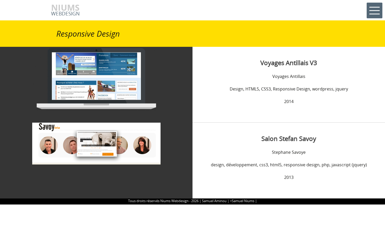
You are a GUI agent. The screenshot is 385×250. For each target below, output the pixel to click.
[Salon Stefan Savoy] (96, 143)
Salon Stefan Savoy (288, 138)
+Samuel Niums (242, 200)
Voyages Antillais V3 (288, 62)
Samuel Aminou (214, 200)
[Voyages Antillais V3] (96, 78)
